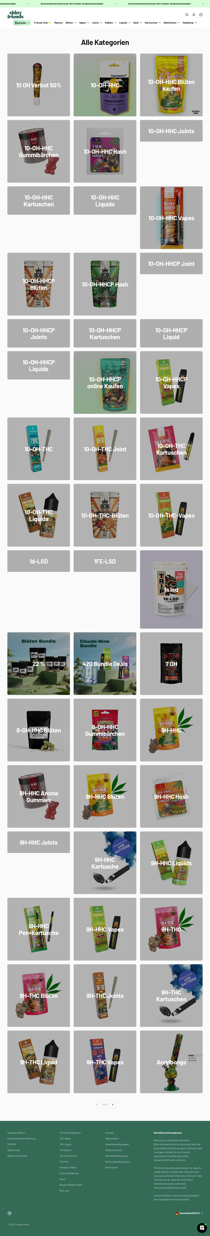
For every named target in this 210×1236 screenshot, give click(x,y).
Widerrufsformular (17, 1155)
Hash (136, 22)
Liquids (123, 22)
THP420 (11, 1144)
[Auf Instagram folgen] (9, 1213)
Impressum (111, 1167)
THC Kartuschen (68, 1155)
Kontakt (109, 1132)
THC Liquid (65, 1144)
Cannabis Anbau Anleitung (21, 1138)
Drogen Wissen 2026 (70, 1184)
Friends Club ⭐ (42, 22)
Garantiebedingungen (117, 1144)
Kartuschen (151, 22)
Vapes (82, 22)
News (62, 1179)
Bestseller (20, 22)
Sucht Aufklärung (68, 1173)
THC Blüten (65, 1150)
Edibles (109, 22)
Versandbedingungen (117, 1155)
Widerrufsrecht (113, 1150)
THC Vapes (65, 1138)
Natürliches (170, 22)
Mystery (58, 22)
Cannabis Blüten (16, 1132)
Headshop (188, 22)
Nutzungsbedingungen (117, 1161)
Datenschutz (112, 1138)
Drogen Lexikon (68, 1167)
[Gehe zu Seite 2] (112, 1104)
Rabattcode (13, 1150)
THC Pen (64, 1161)
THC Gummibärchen (70, 1132)
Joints (95, 22)
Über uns (64, 1190)
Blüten (69, 22)
